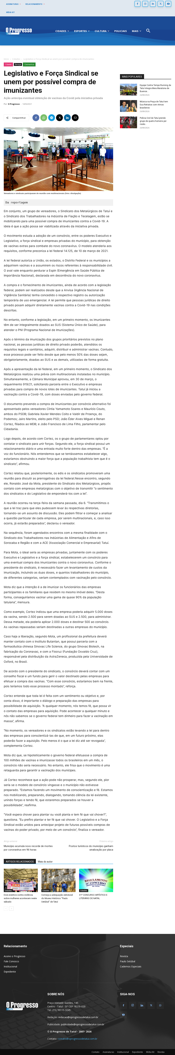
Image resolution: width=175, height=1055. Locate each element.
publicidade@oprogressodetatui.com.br (82, 1024)
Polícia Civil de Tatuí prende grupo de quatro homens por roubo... (153, 121)
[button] (148, 31)
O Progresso (14, 104)
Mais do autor (45, 861)
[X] (161, 4)
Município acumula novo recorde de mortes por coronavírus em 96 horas (28, 848)
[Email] (75, 117)
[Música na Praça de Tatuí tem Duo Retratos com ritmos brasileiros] (128, 106)
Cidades (16, 59)
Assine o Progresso (14, 956)
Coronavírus (29, 64)
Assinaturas (108, 1052)
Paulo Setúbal (127, 961)
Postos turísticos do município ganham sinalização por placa (91, 848)
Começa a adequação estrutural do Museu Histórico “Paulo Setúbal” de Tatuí (57, 898)
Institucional (10, 966)
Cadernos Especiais (130, 966)
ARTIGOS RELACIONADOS (20, 861)
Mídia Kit (150, 1052)
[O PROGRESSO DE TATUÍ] (19, 31)
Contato (95, 1052)
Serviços (18, 64)
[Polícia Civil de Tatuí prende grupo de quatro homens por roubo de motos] (128, 122)
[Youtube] (168, 4)
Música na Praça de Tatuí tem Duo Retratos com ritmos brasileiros (154, 104)
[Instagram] (145, 4)
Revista (124, 956)
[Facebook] (137, 4)
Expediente (10, 971)
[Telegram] (51, 117)
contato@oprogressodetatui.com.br (77, 1038)
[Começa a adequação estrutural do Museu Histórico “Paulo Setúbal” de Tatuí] (58, 880)
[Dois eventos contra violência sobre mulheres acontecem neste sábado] (21, 880)
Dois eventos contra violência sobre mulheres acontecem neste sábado (20, 898)
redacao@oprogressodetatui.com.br (78, 1017)
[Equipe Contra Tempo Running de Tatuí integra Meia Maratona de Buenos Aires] (128, 89)
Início (6, 59)
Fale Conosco (11, 961)
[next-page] (11, 908)
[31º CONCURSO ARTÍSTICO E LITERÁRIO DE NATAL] (96, 880)
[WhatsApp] (43, 117)
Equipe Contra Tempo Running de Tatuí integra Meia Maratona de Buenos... (155, 88)
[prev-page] (6, 908)
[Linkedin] (153, 4)
